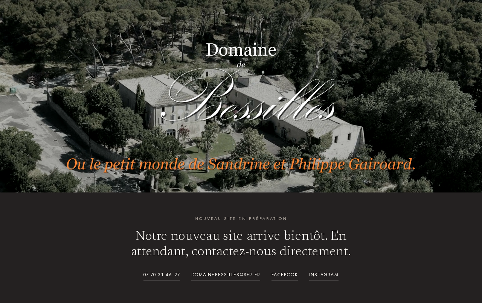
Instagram (324, 274)
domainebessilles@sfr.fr (225, 274)
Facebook (285, 274)
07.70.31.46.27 (161, 274)
